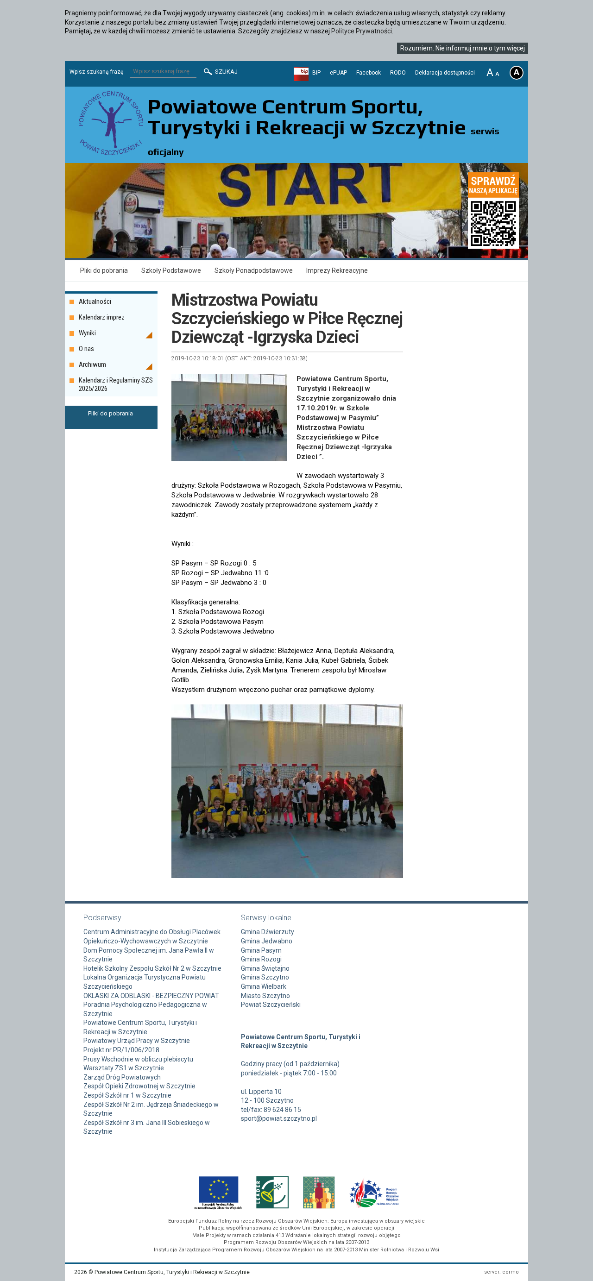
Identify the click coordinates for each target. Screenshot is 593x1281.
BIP (316, 72)
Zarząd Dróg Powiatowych (122, 1077)
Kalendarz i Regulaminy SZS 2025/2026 (116, 384)
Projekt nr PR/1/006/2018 (121, 1050)
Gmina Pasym (261, 950)
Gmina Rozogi (261, 959)
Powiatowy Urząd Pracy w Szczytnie (136, 1040)
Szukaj (226, 71)
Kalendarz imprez (102, 317)
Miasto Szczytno (265, 995)
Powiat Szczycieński (271, 1004)
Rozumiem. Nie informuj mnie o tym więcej (462, 48)
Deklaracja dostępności (445, 72)
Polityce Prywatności (361, 31)
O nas (86, 349)
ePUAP (338, 72)
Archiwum (92, 364)
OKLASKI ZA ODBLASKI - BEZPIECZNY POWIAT (151, 995)
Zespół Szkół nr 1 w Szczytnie (127, 1095)
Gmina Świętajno (265, 968)
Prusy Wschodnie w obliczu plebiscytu (138, 1059)
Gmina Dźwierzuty (267, 932)
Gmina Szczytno (265, 977)
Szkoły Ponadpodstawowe (253, 270)
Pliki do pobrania (104, 270)
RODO (398, 72)
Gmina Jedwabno (266, 941)
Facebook (368, 72)
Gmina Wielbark (263, 986)
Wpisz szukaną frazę (96, 72)
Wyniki (87, 333)
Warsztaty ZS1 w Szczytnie (123, 1068)
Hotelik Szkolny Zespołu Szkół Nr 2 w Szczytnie (152, 968)
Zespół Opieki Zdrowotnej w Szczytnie (139, 1086)
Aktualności (95, 301)
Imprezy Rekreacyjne (337, 270)
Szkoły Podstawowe (171, 270)
